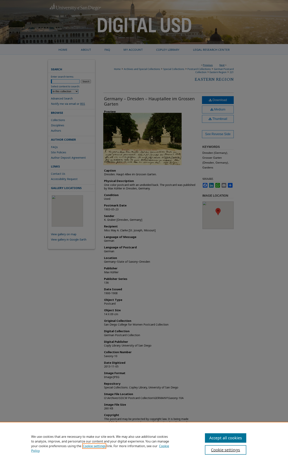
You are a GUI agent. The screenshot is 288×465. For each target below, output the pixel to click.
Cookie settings (94, 446)
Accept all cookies (225, 438)
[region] (144, 443)
